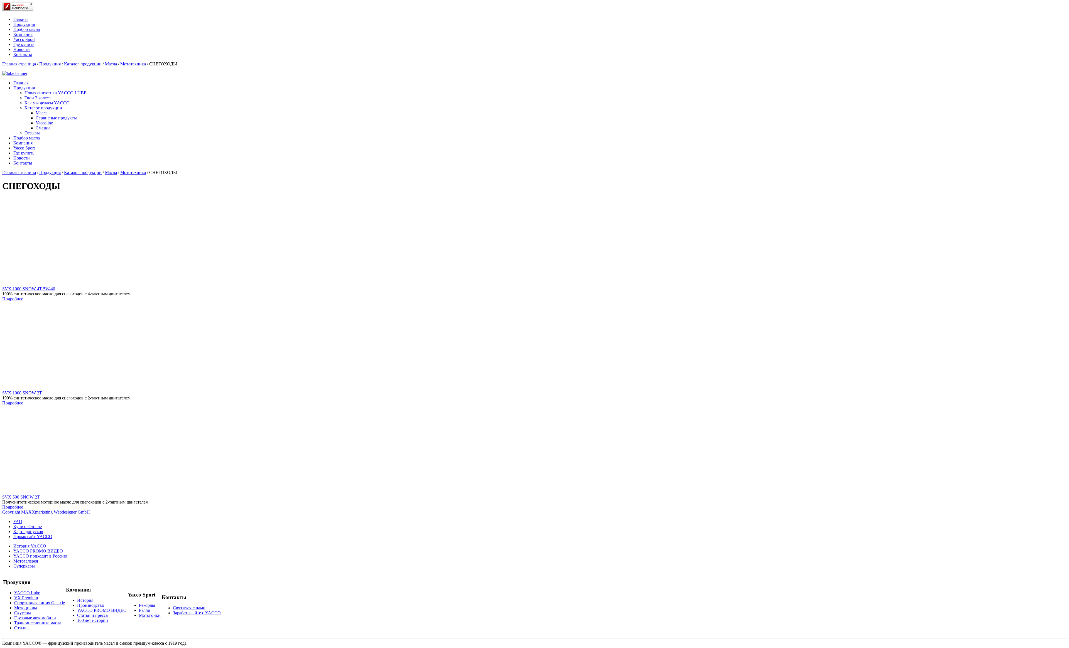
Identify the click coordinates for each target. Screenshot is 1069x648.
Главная (20, 19)
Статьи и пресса (92, 615)
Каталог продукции (83, 64)
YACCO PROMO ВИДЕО (38, 551)
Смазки (43, 128)
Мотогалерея (25, 561)
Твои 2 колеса (37, 97)
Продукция (24, 24)
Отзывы (32, 133)
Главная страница (19, 64)
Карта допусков (28, 531)
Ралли (144, 610)
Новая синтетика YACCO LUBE (55, 92)
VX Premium (26, 597)
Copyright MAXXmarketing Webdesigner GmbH (46, 512)
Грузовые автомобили (35, 617)
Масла (111, 64)
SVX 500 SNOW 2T (21, 497)
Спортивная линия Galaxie (39, 602)
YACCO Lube (27, 592)
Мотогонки (150, 615)
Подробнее (12, 298)
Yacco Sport (24, 39)
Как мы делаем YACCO (47, 102)
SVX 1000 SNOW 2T (22, 393)
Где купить (23, 44)
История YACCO (29, 546)
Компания (23, 34)
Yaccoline (44, 123)
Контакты (22, 54)
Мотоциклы (25, 607)
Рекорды (147, 605)
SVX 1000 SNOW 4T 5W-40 (28, 288)
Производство (90, 605)
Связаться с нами (189, 607)
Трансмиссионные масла (37, 622)
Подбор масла (26, 29)
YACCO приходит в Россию (40, 556)
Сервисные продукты (56, 118)
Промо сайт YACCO (32, 536)
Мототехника (133, 64)
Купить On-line (27, 526)
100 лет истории (92, 620)
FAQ (17, 521)
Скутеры (22, 612)
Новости (21, 49)
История (85, 600)
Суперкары (24, 566)
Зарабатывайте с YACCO (197, 612)
